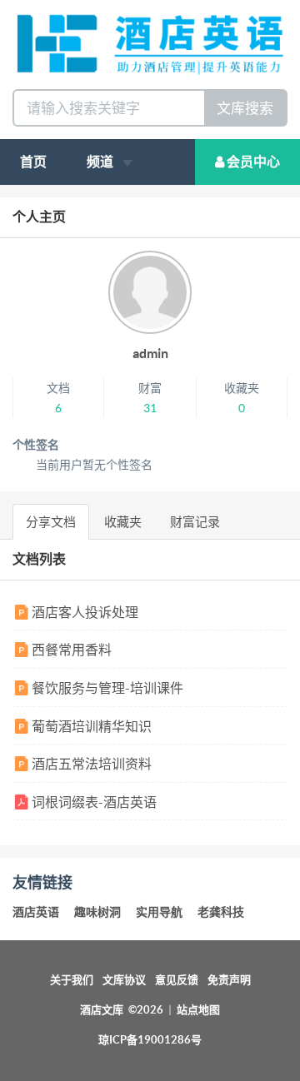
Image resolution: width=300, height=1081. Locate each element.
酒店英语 (35, 912)
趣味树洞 (97, 912)
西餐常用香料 (70, 649)
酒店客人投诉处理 (83, 612)
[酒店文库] (150, 43)
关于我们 (71, 980)
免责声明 (229, 980)
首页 (33, 161)
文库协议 (124, 980)
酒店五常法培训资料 (90, 763)
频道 (101, 161)
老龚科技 (221, 912)
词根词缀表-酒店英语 (93, 802)
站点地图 (198, 1010)
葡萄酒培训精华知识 (90, 726)
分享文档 (51, 522)
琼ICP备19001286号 (150, 1040)
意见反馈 (176, 980)
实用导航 (159, 912)
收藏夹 (123, 522)
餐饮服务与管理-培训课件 (106, 687)
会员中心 (252, 161)
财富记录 (195, 522)
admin (150, 353)
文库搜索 (245, 108)
